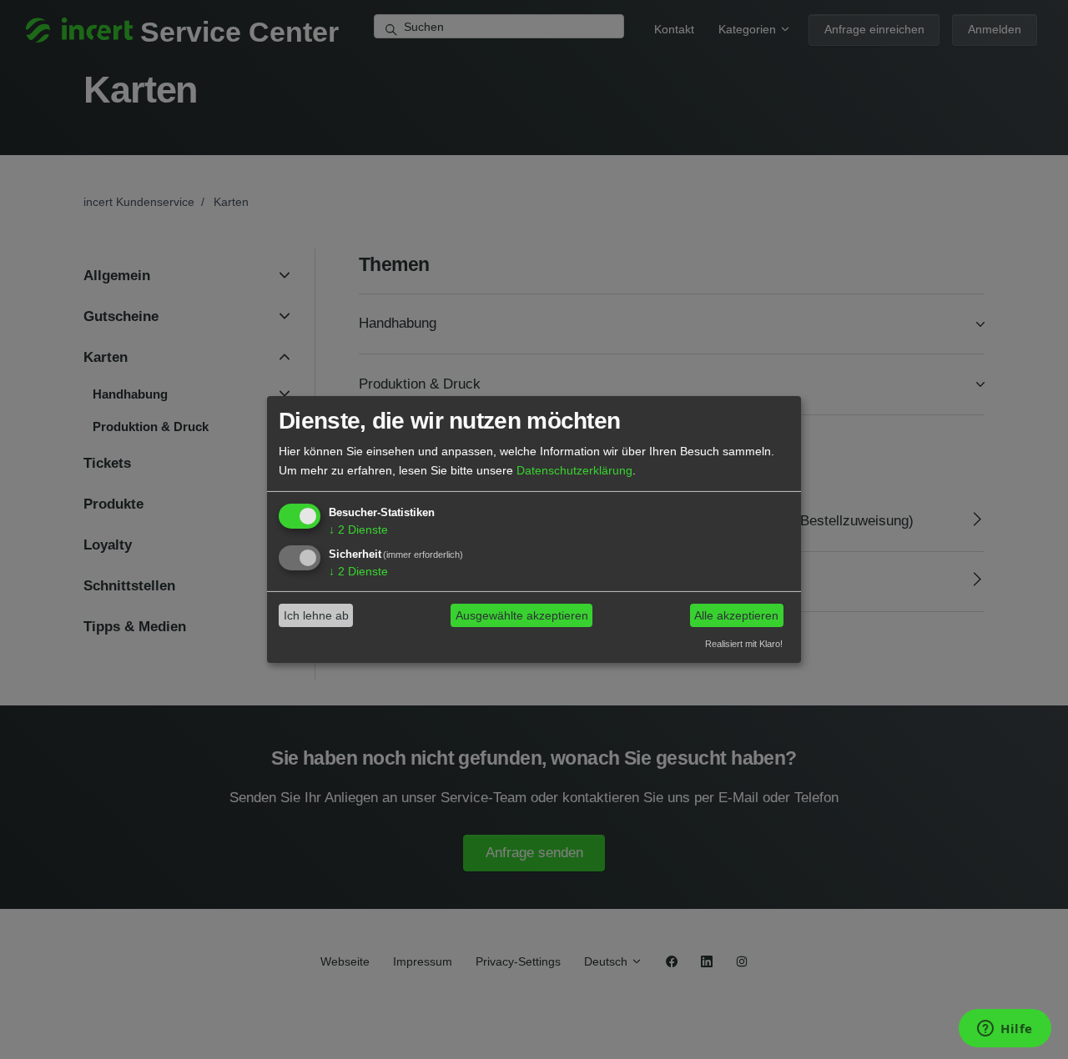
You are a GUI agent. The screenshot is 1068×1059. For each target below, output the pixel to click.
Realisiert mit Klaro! (744, 643)
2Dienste (358, 529)
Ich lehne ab (316, 615)
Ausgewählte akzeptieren (522, 615)
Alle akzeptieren (736, 615)
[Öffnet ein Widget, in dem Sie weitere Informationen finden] (1005, 1030)
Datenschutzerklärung (574, 469)
